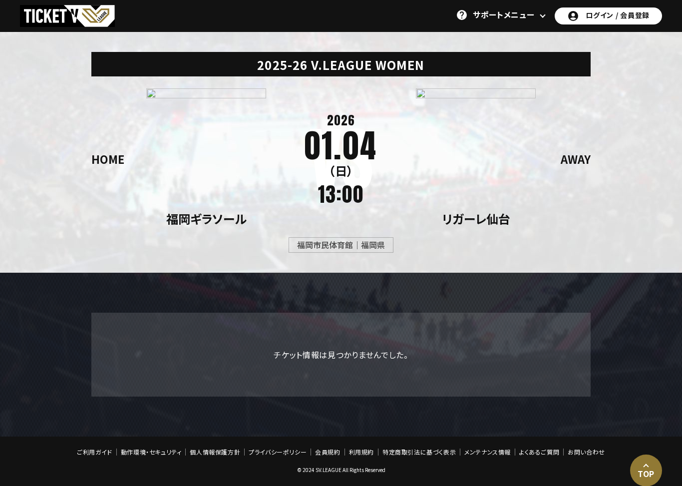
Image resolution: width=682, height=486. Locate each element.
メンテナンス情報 (487, 452)
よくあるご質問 (539, 452)
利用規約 (361, 452)
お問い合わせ (586, 452)
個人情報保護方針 (215, 452)
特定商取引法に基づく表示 (419, 452)
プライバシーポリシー (278, 452)
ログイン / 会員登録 (618, 15)
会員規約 (327, 452)
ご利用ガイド (94, 452)
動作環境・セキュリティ (151, 452)
